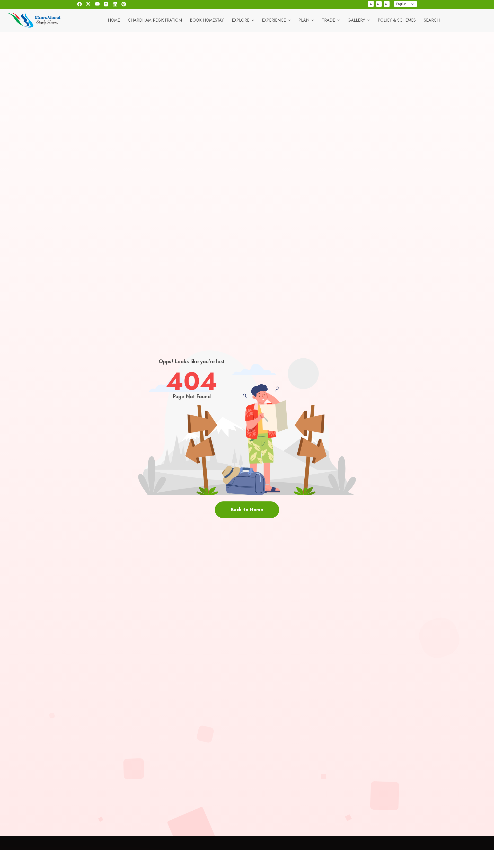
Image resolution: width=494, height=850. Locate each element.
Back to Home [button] (247, 509)
